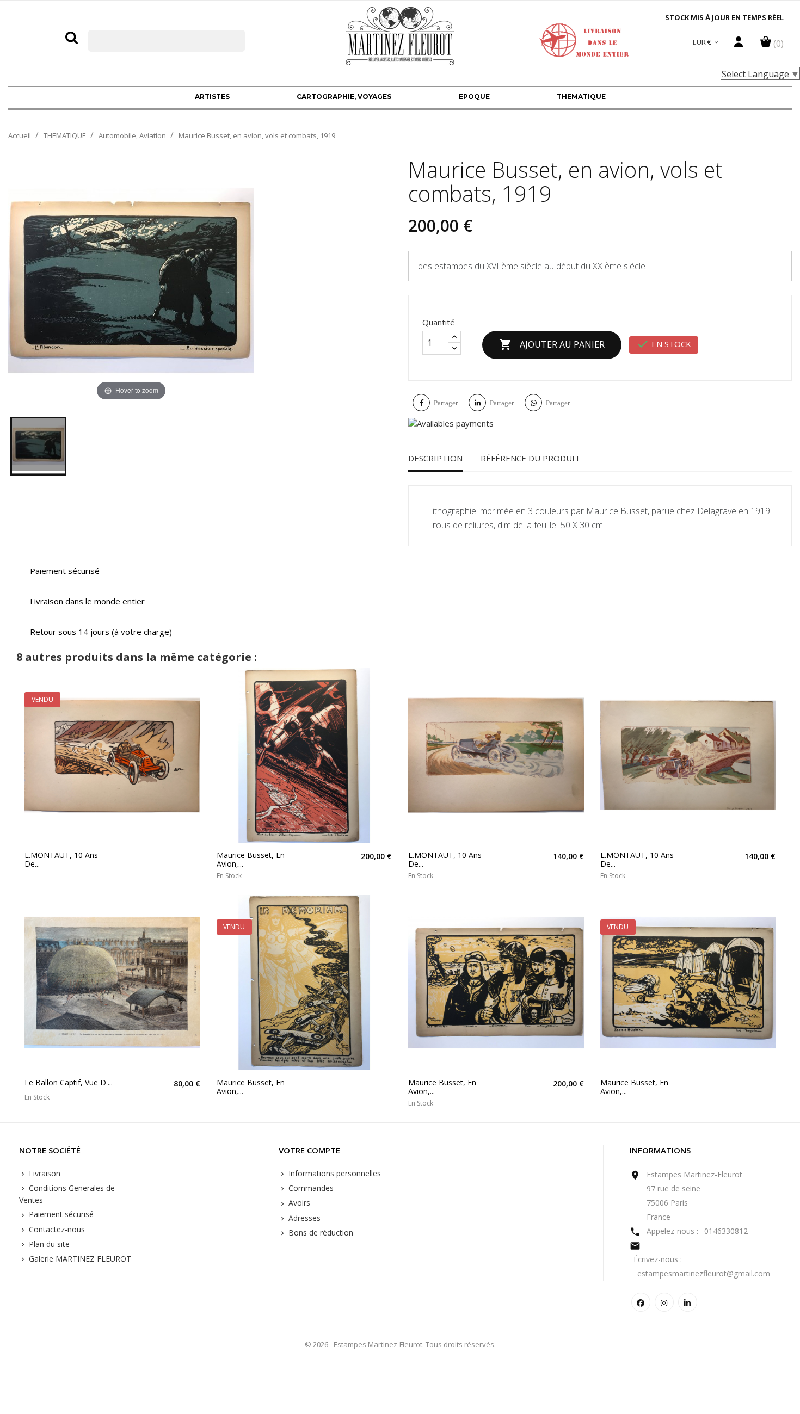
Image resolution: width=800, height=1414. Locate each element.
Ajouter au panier (552, 344)
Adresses (303, 1218)
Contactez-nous (56, 1229)
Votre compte (309, 1151)
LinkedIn (688, 1302)
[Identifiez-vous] (738, 45)
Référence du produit (530, 458)
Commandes (310, 1188)
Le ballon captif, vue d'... (68, 1082)
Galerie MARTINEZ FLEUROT (79, 1259)
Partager (446, 402)
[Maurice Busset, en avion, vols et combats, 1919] (38, 446)
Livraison (43, 1173)
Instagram (664, 1302)
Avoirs (298, 1202)
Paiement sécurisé (60, 1214)
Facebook (641, 1302)
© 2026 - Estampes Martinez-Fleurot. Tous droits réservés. (400, 1344)
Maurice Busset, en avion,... (251, 859)
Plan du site (48, 1244)
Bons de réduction (319, 1232)
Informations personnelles (333, 1173)
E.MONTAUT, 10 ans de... (61, 859)
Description (435, 458)
